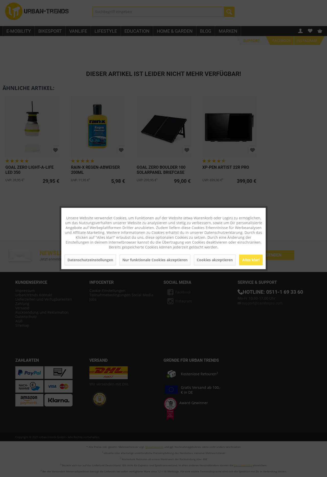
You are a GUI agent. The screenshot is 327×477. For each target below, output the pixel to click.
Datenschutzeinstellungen (90, 259)
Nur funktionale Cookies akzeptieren (155, 259)
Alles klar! (251, 259)
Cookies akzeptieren (215, 259)
